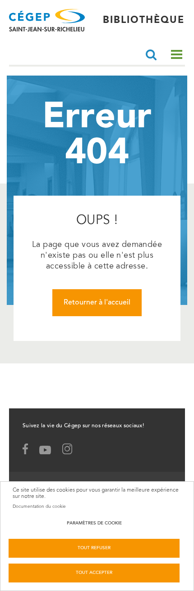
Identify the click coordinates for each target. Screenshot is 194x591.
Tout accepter (94, 573)
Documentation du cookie (39, 506)
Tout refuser (94, 548)
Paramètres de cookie (94, 523)
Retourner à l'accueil (97, 302)
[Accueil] (47, 20)
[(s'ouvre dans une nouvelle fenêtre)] (71, 450)
